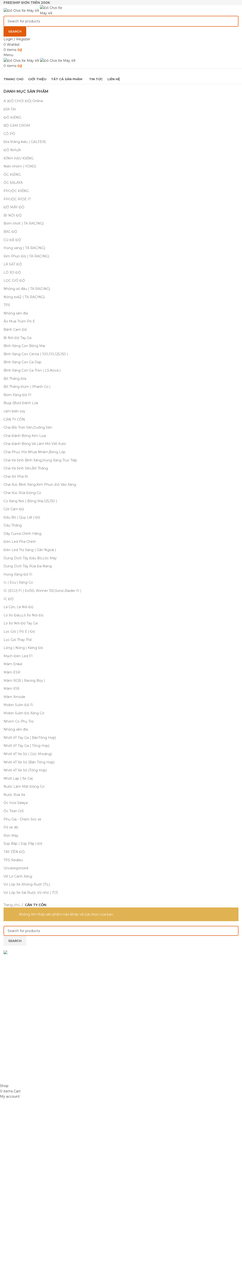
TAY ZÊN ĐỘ (14, 852)
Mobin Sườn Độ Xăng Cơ (24, 713)
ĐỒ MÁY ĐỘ (14, 207)
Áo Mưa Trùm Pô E (19, 321)
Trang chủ (12, 905)
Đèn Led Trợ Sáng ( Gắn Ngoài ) (30, 550)
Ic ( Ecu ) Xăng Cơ (18, 582)
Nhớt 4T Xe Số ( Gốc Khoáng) (28, 754)
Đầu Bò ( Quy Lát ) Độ (22, 517)
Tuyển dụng (13, 1044)
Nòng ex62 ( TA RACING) (24, 297)
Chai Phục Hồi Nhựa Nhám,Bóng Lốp (34, 452)
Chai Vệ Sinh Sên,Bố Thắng (26, 468)
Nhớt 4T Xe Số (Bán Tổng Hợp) (29, 762)
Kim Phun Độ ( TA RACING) (26, 256)
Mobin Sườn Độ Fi (18, 705)
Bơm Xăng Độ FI (17, 395)
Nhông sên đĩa (16, 313)
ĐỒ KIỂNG (12, 117)
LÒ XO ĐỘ (12, 272)
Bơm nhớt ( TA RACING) (24, 223)
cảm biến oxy (14, 411)
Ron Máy (11, 835)
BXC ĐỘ (10, 232)
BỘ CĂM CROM (17, 125)
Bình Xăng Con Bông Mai (24, 346)
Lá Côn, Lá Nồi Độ (18, 607)
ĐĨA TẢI (10, 109)
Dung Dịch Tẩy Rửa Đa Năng (28, 566)
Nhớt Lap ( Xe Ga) (18, 778)
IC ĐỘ (9, 599)
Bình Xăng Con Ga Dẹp (22, 362)
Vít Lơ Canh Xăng (18, 876)
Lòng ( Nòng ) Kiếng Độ (23, 648)
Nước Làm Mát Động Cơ (24, 786)
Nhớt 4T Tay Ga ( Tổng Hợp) (26, 746)
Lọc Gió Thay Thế (18, 640)
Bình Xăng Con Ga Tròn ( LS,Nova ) (32, 370)
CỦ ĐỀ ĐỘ (12, 240)
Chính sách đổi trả (18, 1020)
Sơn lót (130, 987)
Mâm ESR (12, 672)
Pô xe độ (11, 827)
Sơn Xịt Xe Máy (137, 963)
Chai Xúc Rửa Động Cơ (22, 493)
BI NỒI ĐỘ (13, 215)
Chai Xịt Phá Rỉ (16, 476)
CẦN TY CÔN (14, 419)
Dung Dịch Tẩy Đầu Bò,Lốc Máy (30, 558)
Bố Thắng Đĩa (15, 378)
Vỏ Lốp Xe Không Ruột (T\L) (27, 884)
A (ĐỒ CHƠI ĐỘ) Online (23, 101)
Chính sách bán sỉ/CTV (22, 1036)
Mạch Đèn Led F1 (18, 656)
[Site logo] (22, 10)
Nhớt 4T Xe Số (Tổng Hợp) (25, 770)
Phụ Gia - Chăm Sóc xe (22, 819)
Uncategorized (16, 868)
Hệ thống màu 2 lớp (141, 971)
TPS (7, 305)
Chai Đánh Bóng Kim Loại (25, 436)
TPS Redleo (13, 860)
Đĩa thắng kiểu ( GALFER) (25, 142)
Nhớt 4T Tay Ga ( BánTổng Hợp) (30, 738)
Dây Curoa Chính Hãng (22, 533)
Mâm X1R (11, 688)
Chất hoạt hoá (136, 979)
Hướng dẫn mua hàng (22, 1028)
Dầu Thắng (13, 525)
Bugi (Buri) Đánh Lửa (21, 403)
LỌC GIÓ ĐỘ (14, 280)
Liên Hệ (10, 1061)
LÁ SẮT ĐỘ (13, 264)
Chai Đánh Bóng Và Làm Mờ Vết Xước (35, 444)
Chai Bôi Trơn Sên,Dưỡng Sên (28, 427)
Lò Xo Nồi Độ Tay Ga (21, 623)
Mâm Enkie (13, 664)
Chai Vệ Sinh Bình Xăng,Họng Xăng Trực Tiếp (40, 460)
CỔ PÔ (9, 134)
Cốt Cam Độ (14, 509)
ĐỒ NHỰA (12, 150)
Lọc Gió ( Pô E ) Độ (19, 631)
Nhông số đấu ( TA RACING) (27, 289)
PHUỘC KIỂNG (16, 191)
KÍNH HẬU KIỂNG (19, 158)
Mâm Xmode (14, 697)
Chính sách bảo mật (20, 1012)
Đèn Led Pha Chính (20, 541)
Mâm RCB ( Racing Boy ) (24, 680)
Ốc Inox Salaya (16, 803)
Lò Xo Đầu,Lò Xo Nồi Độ (23, 615)
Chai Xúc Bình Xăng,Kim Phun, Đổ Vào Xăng (40, 484)
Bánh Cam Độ (15, 329)
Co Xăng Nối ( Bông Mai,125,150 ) (30, 501)
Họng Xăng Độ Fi (18, 574)
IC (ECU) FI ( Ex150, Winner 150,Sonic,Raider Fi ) (42, 591)
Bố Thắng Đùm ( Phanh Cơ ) (27, 387)
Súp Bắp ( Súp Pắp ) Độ (23, 843)
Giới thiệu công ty (18, 1053)
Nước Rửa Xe (14, 795)
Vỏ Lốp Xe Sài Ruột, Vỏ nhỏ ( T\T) (31, 892)
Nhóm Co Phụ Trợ (19, 721)
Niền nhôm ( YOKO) (20, 166)
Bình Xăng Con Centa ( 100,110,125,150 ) (36, 354)
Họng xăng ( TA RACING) (24, 248)
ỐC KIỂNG (12, 174)
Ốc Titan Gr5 (14, 811)
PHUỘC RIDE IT (17, 199)
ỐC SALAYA (13, 182)
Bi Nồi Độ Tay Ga (17, 338)
